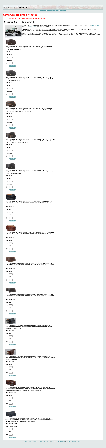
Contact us (53, 441)
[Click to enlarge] (10, 45)
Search (79, 441)
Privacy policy (61, 441)
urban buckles (95, 25)
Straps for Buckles (51, 10)
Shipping (74, 441)
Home (42, 10)
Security (68, 441)
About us (35, 441)
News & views (28, 441)
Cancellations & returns (44, 441)
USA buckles (32, 26)
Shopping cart (61, 10)
